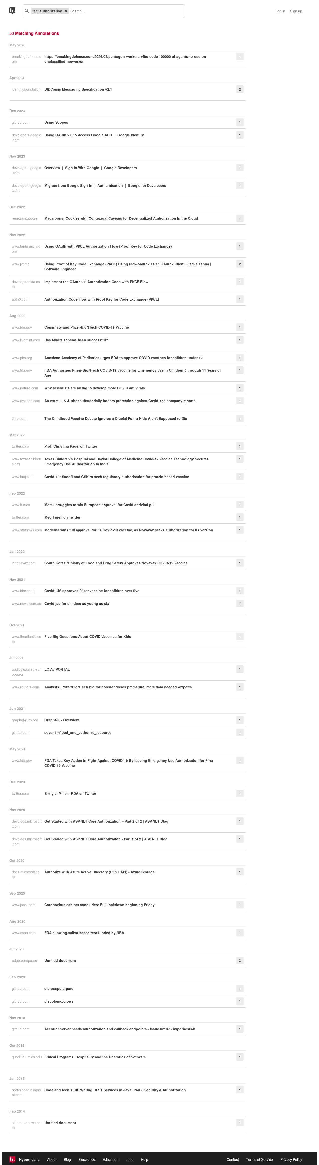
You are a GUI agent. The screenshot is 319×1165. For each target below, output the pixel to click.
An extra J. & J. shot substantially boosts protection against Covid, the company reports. (120, 400)
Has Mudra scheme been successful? (76, 339)
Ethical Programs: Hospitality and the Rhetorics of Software (95, 1056)
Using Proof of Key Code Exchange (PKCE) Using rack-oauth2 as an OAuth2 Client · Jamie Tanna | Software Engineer (127, 266)
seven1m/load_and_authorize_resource (77, 732)
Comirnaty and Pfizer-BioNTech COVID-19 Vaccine (86, 327)
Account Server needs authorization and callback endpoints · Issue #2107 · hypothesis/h (119, 1028)
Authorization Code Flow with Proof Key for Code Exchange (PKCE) (101, 299)
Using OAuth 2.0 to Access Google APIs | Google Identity (94, 134)
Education (110, 1159)
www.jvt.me (21, 263)
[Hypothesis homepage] (16, 10)
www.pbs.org (22, 357)
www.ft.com (21, 504)
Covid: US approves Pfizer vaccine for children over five (91, 590)
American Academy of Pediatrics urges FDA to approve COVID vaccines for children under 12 (123, 357)
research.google (25, 218)
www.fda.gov (22, 327)
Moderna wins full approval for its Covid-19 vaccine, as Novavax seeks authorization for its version (128, 529)
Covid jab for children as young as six (76, 603)
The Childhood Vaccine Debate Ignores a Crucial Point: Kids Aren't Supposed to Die (115, 418)
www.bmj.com (23, 476)
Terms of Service (259, 1159)
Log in (280, 11)
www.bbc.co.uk (24, 590)
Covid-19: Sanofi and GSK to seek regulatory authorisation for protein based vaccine (116, 476)
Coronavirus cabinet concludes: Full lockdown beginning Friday (99, 904)
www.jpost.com (24, 904)
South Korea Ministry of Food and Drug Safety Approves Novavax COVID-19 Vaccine (116, 562)
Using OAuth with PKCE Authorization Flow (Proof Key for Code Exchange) (108, 246)
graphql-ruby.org (25, 719)
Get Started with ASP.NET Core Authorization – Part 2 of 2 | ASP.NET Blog (106, 821)
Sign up (296, 11)
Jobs (129, 1159)
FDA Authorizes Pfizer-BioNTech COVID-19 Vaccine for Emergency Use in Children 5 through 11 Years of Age (132, 373)
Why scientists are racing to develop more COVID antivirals (94, 387)
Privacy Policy (291, 1159)
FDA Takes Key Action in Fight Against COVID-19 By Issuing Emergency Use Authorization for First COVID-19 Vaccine (128, 763)
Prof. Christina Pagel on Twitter (70, 446)
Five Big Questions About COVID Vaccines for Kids (87, 636)
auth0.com (21, 299)
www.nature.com (25, 387)
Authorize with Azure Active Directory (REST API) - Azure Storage (99, 871)
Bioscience (86, 1159)
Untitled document (60, 960)
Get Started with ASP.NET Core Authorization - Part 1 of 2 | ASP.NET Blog (106, 838)
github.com (21, 122)
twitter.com (21, 446)
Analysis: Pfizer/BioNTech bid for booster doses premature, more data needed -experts (118, 686)
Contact (233, 1159)
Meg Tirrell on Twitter (62, 517)
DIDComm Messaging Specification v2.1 (78, 89)
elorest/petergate (58, 988)
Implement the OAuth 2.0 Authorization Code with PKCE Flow (96, 281)
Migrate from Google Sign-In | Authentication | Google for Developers (105, 185)
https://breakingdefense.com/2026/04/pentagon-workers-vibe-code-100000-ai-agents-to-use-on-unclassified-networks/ (125, 59)
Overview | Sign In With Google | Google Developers (90, 167)
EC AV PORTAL (57, 669)
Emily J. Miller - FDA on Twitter (70, 793)
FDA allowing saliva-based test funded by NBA (84, 932)
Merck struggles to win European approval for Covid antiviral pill (99, 504)
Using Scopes (56, 122)
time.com (19, 418)
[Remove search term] (66, 11)
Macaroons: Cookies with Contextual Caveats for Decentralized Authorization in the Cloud (121, 218)
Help (144, 1159)
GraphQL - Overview (61, 719)
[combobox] (125, 10)
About (51, 1159)
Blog (67, 1159)
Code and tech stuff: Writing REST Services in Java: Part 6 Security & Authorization (115, 1089)
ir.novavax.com (24, 562)
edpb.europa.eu (25, 960)
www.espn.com (24, 932)
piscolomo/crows (59, 1001)
